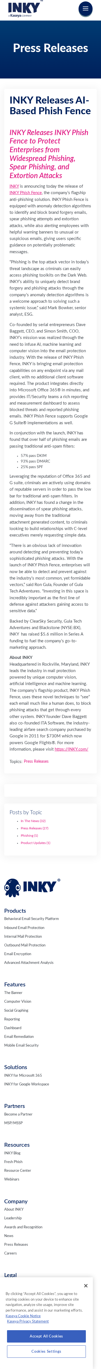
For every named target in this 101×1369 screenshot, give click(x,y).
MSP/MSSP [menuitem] (13, 1123)
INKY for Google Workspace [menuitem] (26, 1084)
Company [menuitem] (15, 1201)
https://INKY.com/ (71, 749)
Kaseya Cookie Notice (23, 1316)
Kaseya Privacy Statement (28, 1321)
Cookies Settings (46, 1352)
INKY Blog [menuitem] (12, 1153)
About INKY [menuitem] (14, 1209)
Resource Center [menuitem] (17, 1171)
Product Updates (35, 843)
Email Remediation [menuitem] (19, 1037)
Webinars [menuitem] (11, 1179)
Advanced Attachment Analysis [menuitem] (29, 963)
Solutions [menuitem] (15, 1067)
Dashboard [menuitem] (12, 1028)
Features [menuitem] (15, 985)
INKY (14, 186)
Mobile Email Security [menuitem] (21, 1045)
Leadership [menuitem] (13, 1218)
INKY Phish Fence (26, 193)
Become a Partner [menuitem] (18, 1114)
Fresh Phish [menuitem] (13, 1162)
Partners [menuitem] (14, 1106)
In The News (33, 821)
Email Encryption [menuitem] (17, 954)
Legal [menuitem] (10, 1275)
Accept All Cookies (46, 1336)
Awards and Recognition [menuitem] (23, 1227)
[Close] (86, 1286)
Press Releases (34, 828)
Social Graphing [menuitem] (16, 1011)
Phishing (29, 835)
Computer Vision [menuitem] (17, 1002)
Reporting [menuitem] (12, 1019)
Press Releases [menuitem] (16, 1245)
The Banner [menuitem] (13, 993)
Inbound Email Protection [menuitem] (24, 928)
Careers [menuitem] (10, 1253)
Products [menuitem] (15, 911)
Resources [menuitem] (17, 1145)
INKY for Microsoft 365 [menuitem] (23, 1076)
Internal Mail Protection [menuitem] (23, 937)
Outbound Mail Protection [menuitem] (24, 945)
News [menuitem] (8, 1236)
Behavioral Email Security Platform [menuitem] (31, 919)
